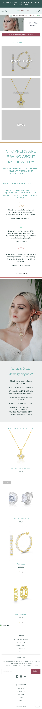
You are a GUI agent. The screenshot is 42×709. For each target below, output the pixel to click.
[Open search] (6, 11)
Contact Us (21, 691)
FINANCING (21, 648)
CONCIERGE (21, 694)
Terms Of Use (21, 642)
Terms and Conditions (21, 639)
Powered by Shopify (21, 706)
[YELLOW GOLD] (19, 476)
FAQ (21, 697)
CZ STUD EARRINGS (21, 519)
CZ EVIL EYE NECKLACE (21, 468)
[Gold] (19, 572)
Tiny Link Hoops (21, 614)
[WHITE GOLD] (22, 476)
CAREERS (21, 700)
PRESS (21, 651)
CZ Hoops (21, 564)
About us (21, 688)
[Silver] (22, 572)
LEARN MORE (22, 273)
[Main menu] (3, 11)
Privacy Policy (21, 645)
